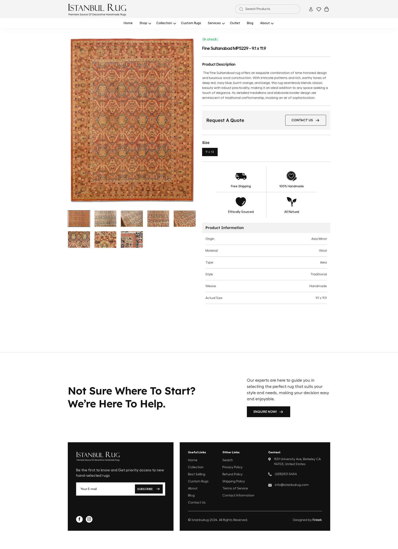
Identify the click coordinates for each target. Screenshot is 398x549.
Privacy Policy (232, 467)
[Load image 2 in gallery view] (105, 218)
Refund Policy (232, 474)
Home (192, 460)
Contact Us (197, 502)
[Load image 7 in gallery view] (105, 239)
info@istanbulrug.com (292, 484)
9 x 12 (210, 152)
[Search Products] (240, 9)
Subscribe (145, 489)
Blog (191, 495)
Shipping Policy (233, 481)
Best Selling (196, 474)
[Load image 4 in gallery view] (158, 218)
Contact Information (238, 495)
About (193, 488)
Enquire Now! (265, 411)
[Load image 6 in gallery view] (79, 239)
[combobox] (267, 9)
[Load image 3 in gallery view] (132, 218)
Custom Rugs (198, 481)
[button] (144, 23)
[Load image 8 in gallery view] (132, 239)
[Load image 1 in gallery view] (79, 218)
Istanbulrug (200, 520)
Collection (196, 467)
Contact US (302, 120)
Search (227, 460)
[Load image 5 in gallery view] (185, 218)
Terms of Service (235, 488)
